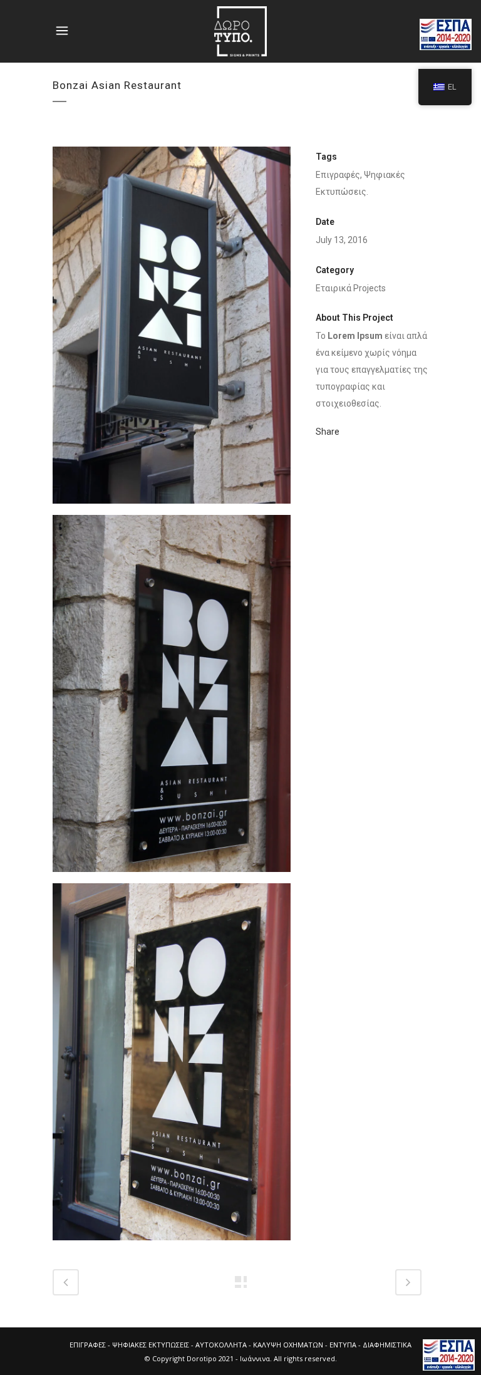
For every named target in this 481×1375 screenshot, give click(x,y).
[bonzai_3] (172, 1067)
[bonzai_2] (172, 698)
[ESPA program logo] (449, 1355)
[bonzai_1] (172, 330)
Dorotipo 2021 (210, 1358)
